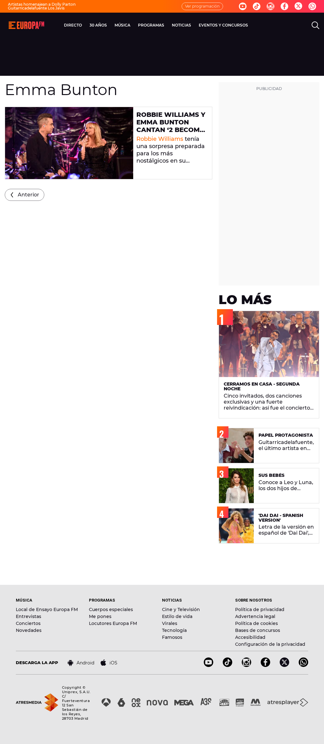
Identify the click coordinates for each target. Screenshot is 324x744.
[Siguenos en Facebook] (284, 6)
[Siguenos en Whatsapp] (312, 6)
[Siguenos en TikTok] (227, 665)
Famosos (172, 637)
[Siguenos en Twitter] (298, 6)
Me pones (100, 616)
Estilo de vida (177, 616)
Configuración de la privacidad (270, 644)
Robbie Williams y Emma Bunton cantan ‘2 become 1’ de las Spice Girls (170, 130)
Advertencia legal (255, 616)
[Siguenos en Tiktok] (256, 6)
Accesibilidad (250, 637)
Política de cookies (256, 623)
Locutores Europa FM (113, 623)
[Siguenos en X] (284, 665)
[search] (315, 25)
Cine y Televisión (181, 609)
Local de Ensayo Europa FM (47, 609)
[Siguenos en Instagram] (270, 6)
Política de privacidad (259, 609)
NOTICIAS (181, 25)
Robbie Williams (159, 138)
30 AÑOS (98, 25)
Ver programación (202, 6)
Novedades (28, 630)
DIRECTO (73, 25)
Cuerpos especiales (111, 609)
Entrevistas (28, 616)
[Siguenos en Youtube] (242, 6)
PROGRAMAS (151, 25)
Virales (169, 623)
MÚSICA (122, 25)
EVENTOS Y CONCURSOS (223, 25)
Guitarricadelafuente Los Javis (36, 8)
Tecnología (174, 630)
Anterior (28, 195)
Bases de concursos (257, 630)
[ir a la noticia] (69, 143)
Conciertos (28, 623)
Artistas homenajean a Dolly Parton (42, 4)
